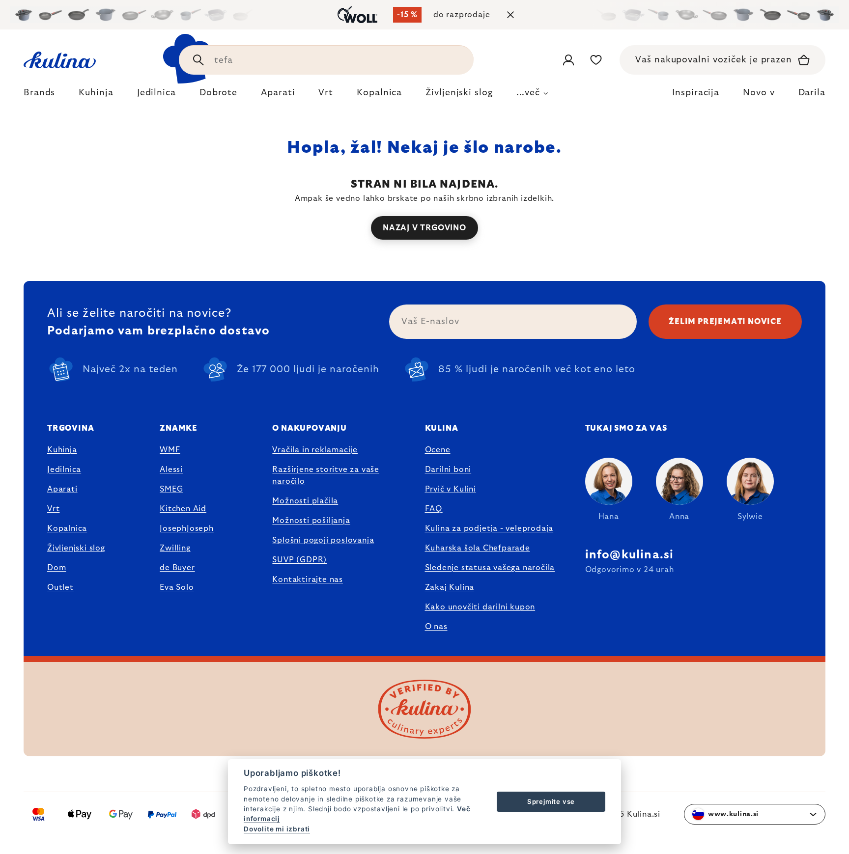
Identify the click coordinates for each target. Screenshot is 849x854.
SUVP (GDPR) (299, 560)
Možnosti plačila (305, 501)
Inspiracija (695, 92)
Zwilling (175, 548)
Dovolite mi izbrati (277, 829)
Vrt (53, 509)
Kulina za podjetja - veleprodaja (489, 528)
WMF (170, 450)
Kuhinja (62, 450)
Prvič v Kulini (450, 489)
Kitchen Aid (183, 509)
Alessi (171, 469)
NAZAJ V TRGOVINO (424, 228)
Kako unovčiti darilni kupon (480, 607)
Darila (811, 92)
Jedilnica (64, 469)
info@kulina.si (629, 555)
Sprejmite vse (551, 801)
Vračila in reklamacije (315, 450)
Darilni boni (448, 469)
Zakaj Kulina (450, 587)
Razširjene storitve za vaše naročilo (325, 475)
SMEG (171, 489)
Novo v (758, 92)
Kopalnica (67, 528)
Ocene (438, 450)
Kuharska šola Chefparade (477, 548)
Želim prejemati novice (725, 322)
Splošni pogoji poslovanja (323, 540)
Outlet (60, 587)
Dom (56, 568)
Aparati (62, 489)
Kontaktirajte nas (307, 579)
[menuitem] (39, 95)
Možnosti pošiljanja (311, 520)
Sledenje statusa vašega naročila (490, 568)
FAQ (433, 509)
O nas (436, 627)
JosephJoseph (187, 528)
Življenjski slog (76, 548)
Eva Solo (177, 587)
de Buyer (177, 568)
